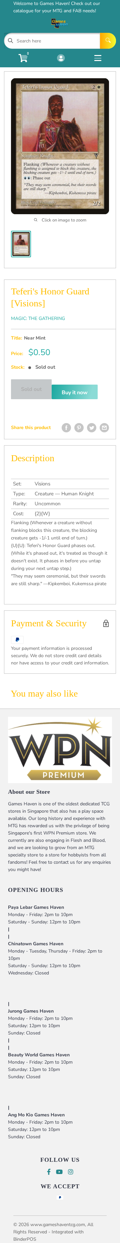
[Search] (108, 41)
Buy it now (75, 392)
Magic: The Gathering (38, 318)
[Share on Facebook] (66, 427)
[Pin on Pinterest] (79, 427)
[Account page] (61, 58)
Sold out (31, 389)
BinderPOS (24, 1239)
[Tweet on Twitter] (91, 427)
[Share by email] (104, 427)
